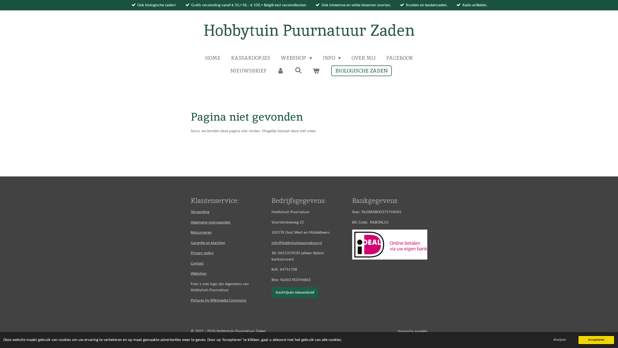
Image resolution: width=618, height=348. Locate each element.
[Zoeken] (298, 70)
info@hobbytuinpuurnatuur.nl (297, 243)
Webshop (198, 274)
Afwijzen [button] (559, 340)
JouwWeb (420, 331)
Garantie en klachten (208, 243)
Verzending (200, 212)
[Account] (280, 70)
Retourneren (201, 233)
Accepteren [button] (596, 340)
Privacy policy (202, 253)
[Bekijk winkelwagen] (316, 70)
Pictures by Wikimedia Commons (218, 300)
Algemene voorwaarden (211, 222)
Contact (197, 263)
